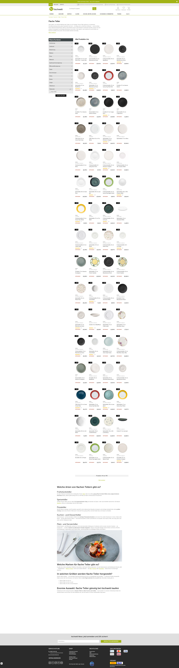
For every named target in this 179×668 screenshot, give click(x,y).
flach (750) (53, 91)
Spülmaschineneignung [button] (55, 63)
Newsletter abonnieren (111, 641)
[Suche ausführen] (94, 8)
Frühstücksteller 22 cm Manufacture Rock (108, 272)
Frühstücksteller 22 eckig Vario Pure (93, 166)
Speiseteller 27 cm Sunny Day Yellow (121, 405)
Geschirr (55, 17)
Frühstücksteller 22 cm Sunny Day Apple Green (108, 192)
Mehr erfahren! (52, 32)
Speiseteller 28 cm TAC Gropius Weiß (122, 192)
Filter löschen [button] (61, 95)
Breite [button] (51, 79)
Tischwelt (51, 17)
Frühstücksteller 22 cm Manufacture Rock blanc (122, 378)
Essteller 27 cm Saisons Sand (80, 112)
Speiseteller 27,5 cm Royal (94, 245)
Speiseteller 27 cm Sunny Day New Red (94, 405)
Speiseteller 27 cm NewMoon (79, 86)
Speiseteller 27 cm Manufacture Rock (93, 86)
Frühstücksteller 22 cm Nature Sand (108, 458)
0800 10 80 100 (53, 651)
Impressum (92, 655)
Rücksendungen (72, 654)
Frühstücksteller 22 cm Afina (80, 166)
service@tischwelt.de (54, 654)
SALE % (127, 14)
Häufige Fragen (72, 656)
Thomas (77, 56)
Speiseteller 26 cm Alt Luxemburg (108, 431)
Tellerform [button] (52, 85)
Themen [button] (119, 14)
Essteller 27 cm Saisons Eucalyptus (80, 272)
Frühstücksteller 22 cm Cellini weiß (80, 245)
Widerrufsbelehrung (94, 654)
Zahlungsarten (72, 652)
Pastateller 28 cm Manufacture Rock (121, 59)
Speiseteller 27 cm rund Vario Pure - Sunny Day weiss (81, 59)
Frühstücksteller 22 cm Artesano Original (108, 166)
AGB (90, 652)
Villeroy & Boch (93, 56)
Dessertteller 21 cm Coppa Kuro (121, 112)
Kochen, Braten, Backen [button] (89, 14)
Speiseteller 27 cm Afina (122, 138)
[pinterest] (58, 663)
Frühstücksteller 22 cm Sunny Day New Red (108, 86)
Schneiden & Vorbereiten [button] (106, 14)
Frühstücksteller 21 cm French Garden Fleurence (122, 272)
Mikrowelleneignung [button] (54, 66)
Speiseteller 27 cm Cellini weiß (107, 325)
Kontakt (70, 659)
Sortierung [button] (52, 43)
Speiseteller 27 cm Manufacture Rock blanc (79, 325)
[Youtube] (61, 663)
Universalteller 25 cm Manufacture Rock (80, 352)
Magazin (56, 4)
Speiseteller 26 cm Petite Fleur (79, 298)
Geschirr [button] (61, 14)
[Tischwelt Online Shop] (56, 9)
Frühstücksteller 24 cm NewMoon (108, 59)
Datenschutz (92, 651)
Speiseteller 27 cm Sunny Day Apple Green (94, 458)
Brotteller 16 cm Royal (80, 457)
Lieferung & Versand (73, 651)
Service (62, 4)
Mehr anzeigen (102, 480)
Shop (50, 4)
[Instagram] (55, 663)
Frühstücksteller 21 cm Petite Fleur (108, 245)
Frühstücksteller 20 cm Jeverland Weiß (108, 298)
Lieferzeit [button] (51, 46)
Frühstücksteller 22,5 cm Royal (122, 245)
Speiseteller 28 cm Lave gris (94, 192)
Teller (59, 17)
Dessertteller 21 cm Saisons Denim (93, 112)
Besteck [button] (69, 14)
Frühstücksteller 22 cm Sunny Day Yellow (80, 219)
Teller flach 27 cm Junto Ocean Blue (81, 405)
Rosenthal (78, 136)
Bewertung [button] (52, 49)
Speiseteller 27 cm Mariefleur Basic (121, 325)
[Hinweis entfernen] (177, 2)
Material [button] (51, 59)
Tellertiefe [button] (52, 89)
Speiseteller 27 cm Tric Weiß (94, 219)
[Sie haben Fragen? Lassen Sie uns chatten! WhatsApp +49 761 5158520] (50, 663)
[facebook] (53, 663)
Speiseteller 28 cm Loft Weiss (80, 431)
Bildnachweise (93, 656)
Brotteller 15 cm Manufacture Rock (121, 298)
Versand (82, 664)
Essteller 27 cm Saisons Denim (122, 86)
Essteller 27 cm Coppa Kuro (108, 112)
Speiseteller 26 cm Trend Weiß (93, 352)
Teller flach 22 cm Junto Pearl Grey (79, 139)
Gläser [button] (77, 14)
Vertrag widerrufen (55, 658)
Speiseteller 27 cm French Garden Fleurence (93, 272)
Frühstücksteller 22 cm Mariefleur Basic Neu (122, 352)
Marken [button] (52, 14)
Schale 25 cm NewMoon (95, 324)
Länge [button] (51, 82)
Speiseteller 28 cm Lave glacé (108, 405)
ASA (117, 83)
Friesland (119, 216)
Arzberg (91, 136)
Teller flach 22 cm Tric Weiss (94, 139)
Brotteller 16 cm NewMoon (93, 378)
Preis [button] (50, 56)
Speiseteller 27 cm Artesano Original (107, 139)
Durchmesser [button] (52, 72)
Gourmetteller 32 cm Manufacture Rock (94, 59)
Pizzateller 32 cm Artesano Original (121, 458)
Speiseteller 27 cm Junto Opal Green (107, 352)
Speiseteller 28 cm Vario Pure (81, 192)
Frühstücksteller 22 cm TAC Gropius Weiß (122, 166)
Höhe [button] (50, 76)
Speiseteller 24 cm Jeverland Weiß (121, 219)
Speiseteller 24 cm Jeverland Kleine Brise (108, 378)
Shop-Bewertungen (73, 658)
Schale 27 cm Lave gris (122, 431)
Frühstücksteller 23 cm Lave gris (108, 219)
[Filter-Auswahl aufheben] (70, 89)
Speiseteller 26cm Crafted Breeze (93, 431)
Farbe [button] (50, 69)
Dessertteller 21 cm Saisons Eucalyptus (80, 378)
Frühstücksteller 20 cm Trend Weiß (94, 298)
